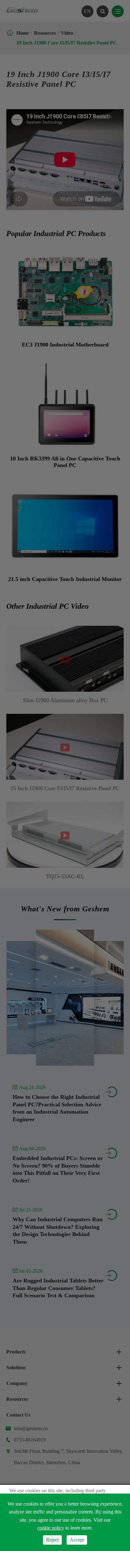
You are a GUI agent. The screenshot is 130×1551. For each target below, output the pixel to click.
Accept (77, 1539)
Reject (52, 1539)
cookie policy (50, 1527)
